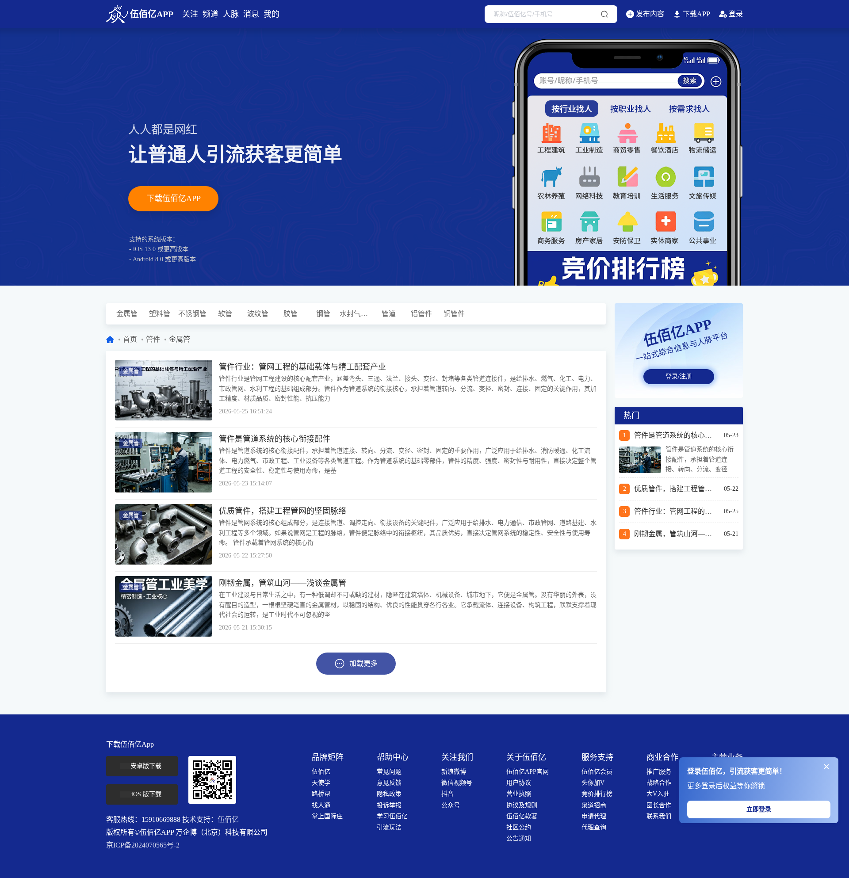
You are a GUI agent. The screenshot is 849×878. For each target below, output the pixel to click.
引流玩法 (389, 827)
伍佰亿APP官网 (527, 771)
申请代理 (593, 816)
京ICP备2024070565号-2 (143, 845)
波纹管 (257, 313)
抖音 (447, 793)
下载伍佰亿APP (173, 198)
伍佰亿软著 (521, 816)
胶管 (290, 313)
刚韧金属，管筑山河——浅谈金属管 (282, 583)
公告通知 (518, 838)
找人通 (321, 805)
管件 (153, 339)
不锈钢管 (192, 313)
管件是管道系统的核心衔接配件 (274, 439)
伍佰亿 (228, 819)
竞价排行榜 (596, 793)
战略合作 (658, 782)
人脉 (231, 14)
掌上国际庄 (327, 816)
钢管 (323, 313)
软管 (225, 313)
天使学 (321, 782)
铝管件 (421, 313)
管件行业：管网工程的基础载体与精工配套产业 (302, 367)
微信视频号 (456, 782)
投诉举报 (389, 805)
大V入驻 (657, 793)
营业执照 (518, 793)
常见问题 (389, 771)
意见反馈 (389, 782)
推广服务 (658, 771)
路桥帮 (321, 793)
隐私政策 (389, 793)
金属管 (127, 313)
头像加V (592, 782)
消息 (251, 14)
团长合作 (658, 805)
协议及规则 (521, 805)
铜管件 (454, 313)
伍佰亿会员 (596, 771)
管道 (389, 313)
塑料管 (159, 313)
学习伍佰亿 (392, 816)
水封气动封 (356, 313)
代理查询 (593, 827)
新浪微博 (453, 771)
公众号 (450, 805)
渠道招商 (593, 805)
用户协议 (518, 782)
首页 (130, 339)
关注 (190, 14)
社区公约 (518, 827)
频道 (210, 14)
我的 (271, 14)
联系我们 (658, 816)
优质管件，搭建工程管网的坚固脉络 (282, 511)
